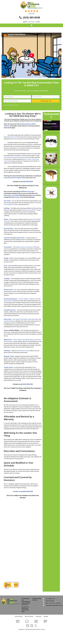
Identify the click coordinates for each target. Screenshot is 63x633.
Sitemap (46, 616)
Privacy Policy (18, 616)
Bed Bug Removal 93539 (13, 137)
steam (24, 159)
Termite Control (8, 367)
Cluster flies (9, 300)
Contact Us (38, 616)
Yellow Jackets (17, 339)
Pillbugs (25, 299)
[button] (31, 25)
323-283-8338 (44, 90)
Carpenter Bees (20, 237)
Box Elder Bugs (8, 228)
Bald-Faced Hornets (35, 339)
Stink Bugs (7, 350)
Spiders (6, 330)
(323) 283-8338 (28, 181)
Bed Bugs (7, 208)
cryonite (29, 159)
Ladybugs (7, 278)
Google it (38, 210)
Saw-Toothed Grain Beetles (20, 319)
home (33, 195)
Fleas (5, 265)
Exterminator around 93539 (12, 195)
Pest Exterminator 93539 (15, 119)
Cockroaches (8, 247)
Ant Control (7, 200)
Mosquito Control (9, 356)
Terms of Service (29, 616)
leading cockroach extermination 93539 (26, 247)
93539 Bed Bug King (24, 116)
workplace (17, 197)
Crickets (20, 299)
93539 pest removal (24, 350)
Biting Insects (8, 339)
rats (20, 289)
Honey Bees (9, 341)
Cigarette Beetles (8, 321)
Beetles (6, 219)
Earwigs (6, 258)
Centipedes (31, 299)
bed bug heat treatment (17, 157)
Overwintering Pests (10, 310)
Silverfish (37, 299)
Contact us (17, 491)
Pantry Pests (7, 319)
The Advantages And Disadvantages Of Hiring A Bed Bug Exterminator (26, 601)
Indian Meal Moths (33, 319)
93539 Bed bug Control (27, 191)
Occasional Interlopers (10, 299)
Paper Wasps (25, 339)
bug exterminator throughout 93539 (15, 177)
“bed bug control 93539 (29, 210)
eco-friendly (7, 157)
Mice (15, 289)
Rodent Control (8, 289)
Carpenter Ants (8, 237)
